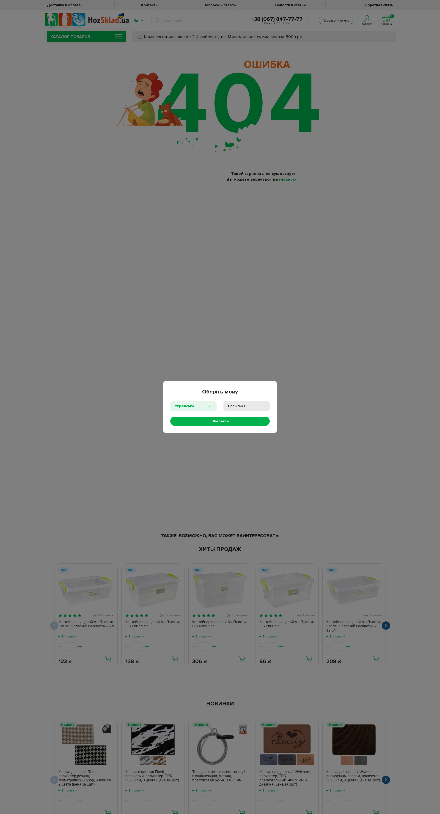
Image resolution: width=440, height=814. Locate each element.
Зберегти (220, 421)
